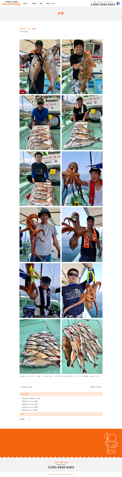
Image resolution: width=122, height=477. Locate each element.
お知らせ (25, 3)
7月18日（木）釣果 (95, 387)
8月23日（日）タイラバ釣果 (30, 407)
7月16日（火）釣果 (26, 387)
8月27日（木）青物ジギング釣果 (31, 398)
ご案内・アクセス (50, 3)
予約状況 (34, 3)
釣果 (41, 3)
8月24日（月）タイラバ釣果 (30, 404)
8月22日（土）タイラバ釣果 (30, 410)
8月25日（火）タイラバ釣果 (30, 401)
